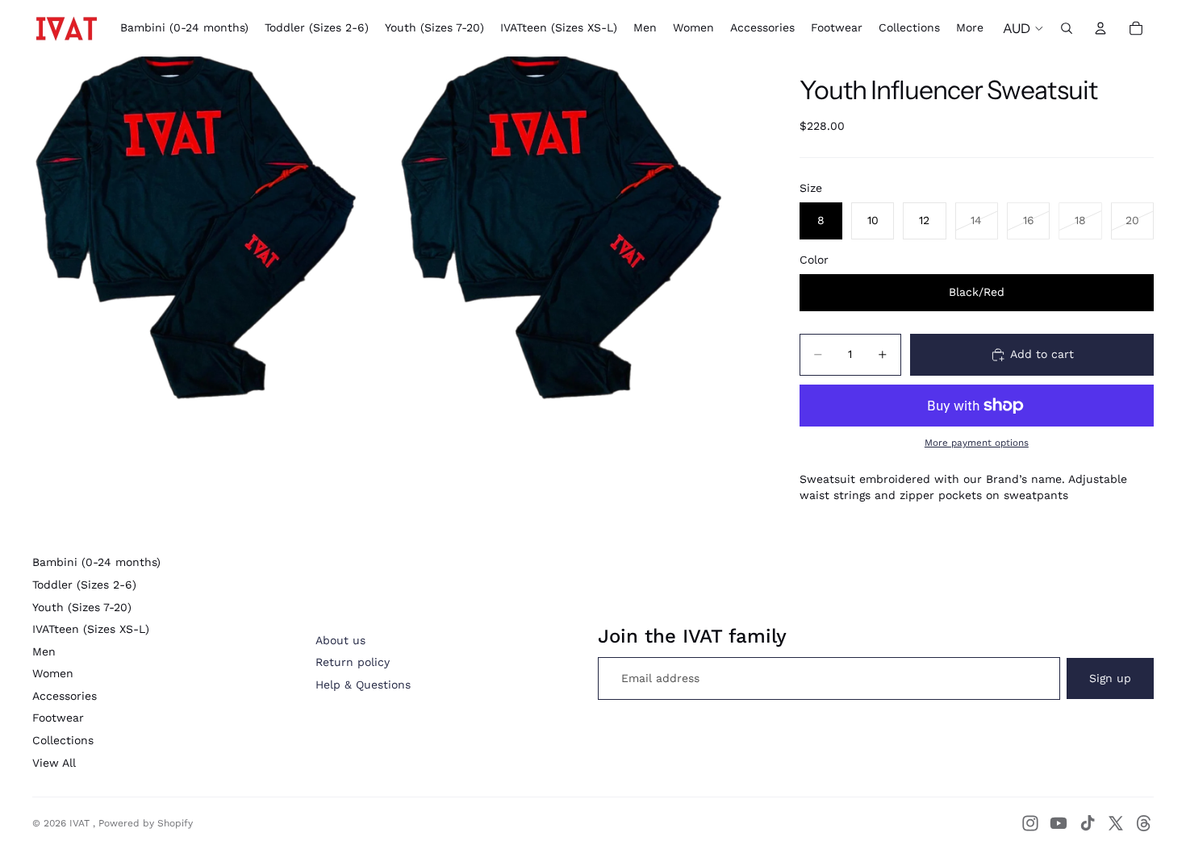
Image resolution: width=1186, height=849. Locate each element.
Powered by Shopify (145, 823)
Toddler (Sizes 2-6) (84, 584)
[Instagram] (1030, 823)
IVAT (81, 823)
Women (52, 673)
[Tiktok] (1087, 823)
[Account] (1100, 28)
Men (44, 651)
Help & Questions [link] (363, 684)
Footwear (58, 717)
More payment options (977, 442)
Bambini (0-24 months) (96, 562)
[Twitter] (1115, 823)
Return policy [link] (352, 661)
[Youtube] (1058, 823)
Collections (63, 740)
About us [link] (340, 640)
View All (54, 762)
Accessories (64, 695)
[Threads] (1144, 823)
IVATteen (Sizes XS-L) (90, 628)
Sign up (1110, 678)
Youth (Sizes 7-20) (82, 607)
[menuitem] (970, 28)
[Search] (1066, 28)
